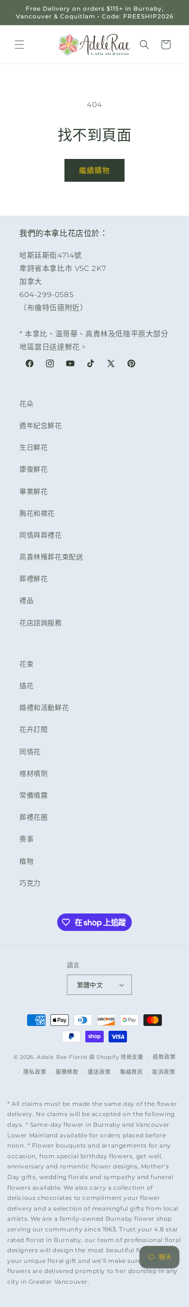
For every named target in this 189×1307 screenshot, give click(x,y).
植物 (26, 861)
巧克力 (30, 883)
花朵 (26, 403)
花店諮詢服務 (40, 622)
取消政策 (163, 1072)
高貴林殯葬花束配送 (51, 556)
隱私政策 (34, 1072)
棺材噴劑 (33, 773)
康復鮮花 (33, 469)
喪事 (26, 839)
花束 (26, 664)
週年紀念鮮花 (40, 425)
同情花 (30, 751)
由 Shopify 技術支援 (116, 1057)
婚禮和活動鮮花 (44, 707)
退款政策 (164, 1057)
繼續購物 (94, 170)
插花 (26, 685)
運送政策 (99, 1072)
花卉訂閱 (33, 729)
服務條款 (67, 1072)
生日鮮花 (33, 447)
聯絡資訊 (131, 1072)
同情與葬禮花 (40, 535)
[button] (19, 44)
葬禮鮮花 (33, 578)
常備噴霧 (33, 795)
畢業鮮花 (33, 491)
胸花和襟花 (37, 513)
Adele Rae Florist (62, 1057)
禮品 (26, 600)
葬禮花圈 (33, 817)
